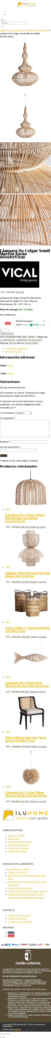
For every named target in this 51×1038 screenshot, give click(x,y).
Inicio (2, 30)
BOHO (10, 365)
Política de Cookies (17, 851)
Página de (17, 918)
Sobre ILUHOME (16, 835)
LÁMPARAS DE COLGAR (36, 30)
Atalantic (17, 1029)
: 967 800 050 (19, 915)
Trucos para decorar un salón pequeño (27, 891)
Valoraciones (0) (13, 351)
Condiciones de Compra (20, 842)
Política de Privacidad (18, 848)
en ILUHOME (20, 921)
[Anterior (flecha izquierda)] (1, 1037)
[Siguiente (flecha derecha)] (4, 1037)
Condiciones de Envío (18, 845)
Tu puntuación (8, 413)
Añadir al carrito (7, 334)
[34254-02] (25, 192)
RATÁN (12, 343)
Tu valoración (8, 418)
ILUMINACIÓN (14, 30)
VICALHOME (31, 343)
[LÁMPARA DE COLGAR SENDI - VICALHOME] (25, 88)
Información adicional (16, 348)
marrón (10, 373)
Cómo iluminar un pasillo (20, 888)
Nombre (5, 441)
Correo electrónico (10, 447)
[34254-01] (25, 140)
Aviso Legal (13, 838)
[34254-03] (25, 244)
